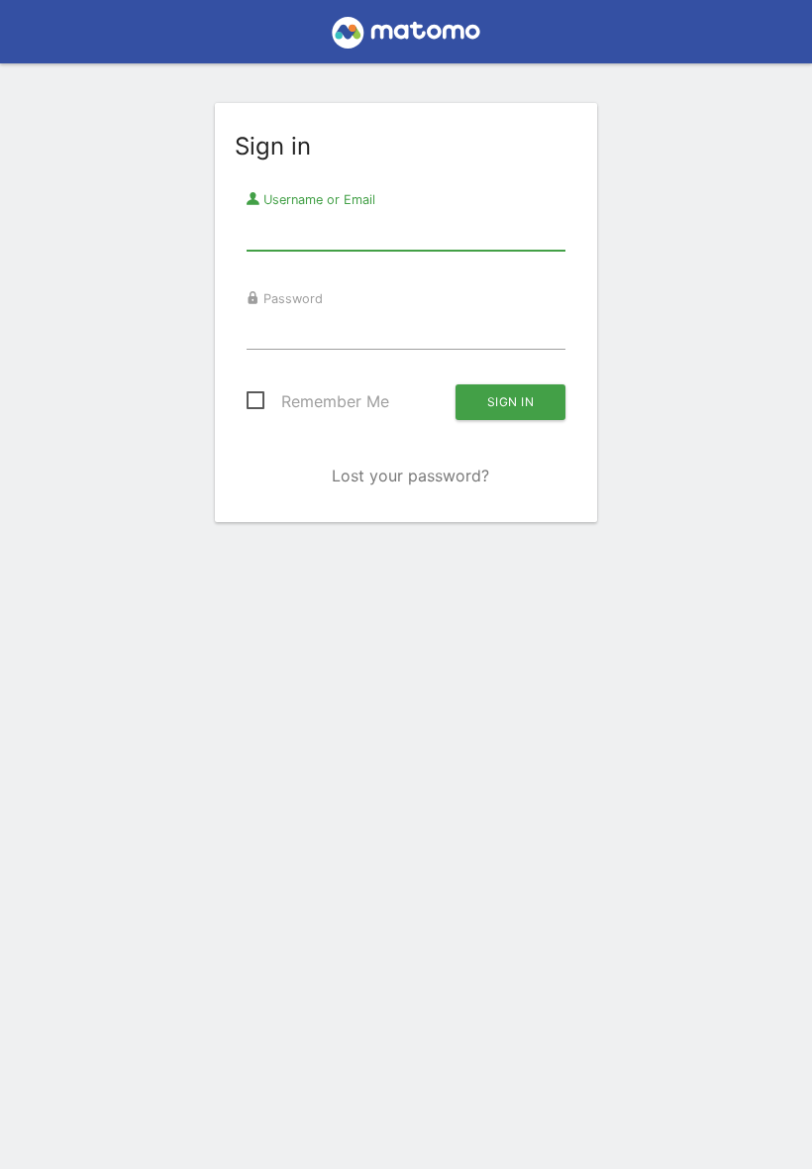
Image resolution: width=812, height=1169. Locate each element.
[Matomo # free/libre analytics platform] (406, 37)
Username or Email (317, 199)
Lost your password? (410, 475)
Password (291, 298)
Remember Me (335, 401)
